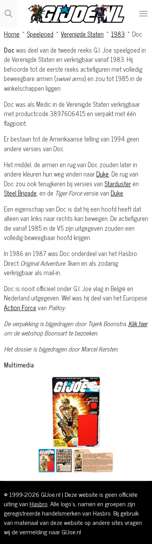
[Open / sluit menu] (143, 13)
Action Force (20, 307)
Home (11, 33)
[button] (141, 383)
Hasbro (39, 503)
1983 (118, 33)
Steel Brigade (20, 192)
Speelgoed (40, 33)
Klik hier (137, 323)
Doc (137, 33)
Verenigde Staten (82, 33)
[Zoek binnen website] (8, 13)
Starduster (117, 183)
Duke (102, 173)
